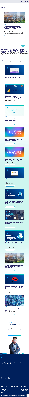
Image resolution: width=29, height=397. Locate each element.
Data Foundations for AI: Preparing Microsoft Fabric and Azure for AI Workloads (13, 309)
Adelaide (23, 372)
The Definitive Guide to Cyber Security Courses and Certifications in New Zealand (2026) (14, 266)
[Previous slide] (22, 45)
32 (20, 317)
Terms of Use (2, 379)
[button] (5, 52)
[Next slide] (24, 45)
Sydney (16, 372)
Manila (22, 373)
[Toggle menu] (27, 1)
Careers (1, 373)
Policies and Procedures (3, 378)
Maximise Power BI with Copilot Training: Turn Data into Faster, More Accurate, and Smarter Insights (13, 97)
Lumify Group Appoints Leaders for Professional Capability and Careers (13, 160)
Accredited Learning (9, 373)
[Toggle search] (23, 1)
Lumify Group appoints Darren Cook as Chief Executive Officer (14, 140)
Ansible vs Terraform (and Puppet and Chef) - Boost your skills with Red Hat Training (14, 287)
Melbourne (16, 373)
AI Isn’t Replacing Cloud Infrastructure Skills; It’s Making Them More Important (14, 181)
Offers (1, 372)
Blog (7, 372)
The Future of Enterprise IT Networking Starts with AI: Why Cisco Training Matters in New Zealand (14, 119)
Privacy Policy (2, 377)
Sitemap (9, 379)
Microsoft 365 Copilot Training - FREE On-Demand (14, 223)
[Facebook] (2, 365)
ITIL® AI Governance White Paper (12, 77)
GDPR (8, 377)
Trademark (9, 378)
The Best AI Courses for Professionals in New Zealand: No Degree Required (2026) (14, 202)
